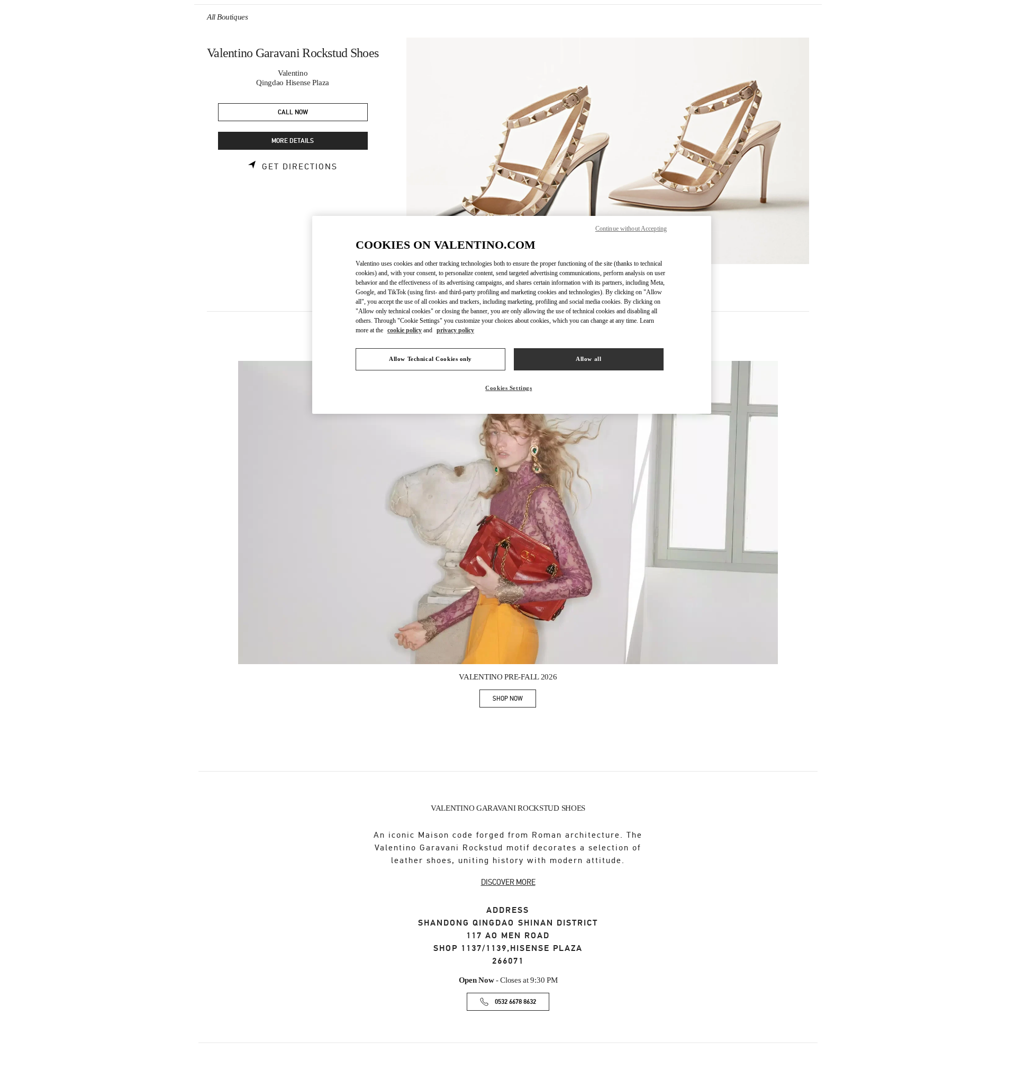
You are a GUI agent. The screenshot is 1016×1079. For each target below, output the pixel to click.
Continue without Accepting (631, 228)
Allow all (588, 359)
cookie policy (404, 330)
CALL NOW (293, 112)
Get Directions (300, 166)
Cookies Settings (508, 388)
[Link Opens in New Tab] (508, 513)
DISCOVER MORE (508, 882)
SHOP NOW (514, 700)
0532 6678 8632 (515, 1002)
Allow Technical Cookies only (430, 359)
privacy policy (455, 330)
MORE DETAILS (292, 141)
